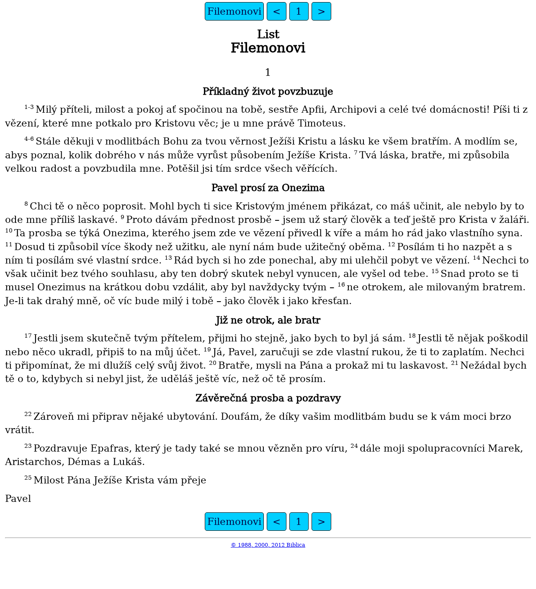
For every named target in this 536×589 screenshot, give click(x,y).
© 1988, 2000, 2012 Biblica (268, 545)
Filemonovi (234, 11)
